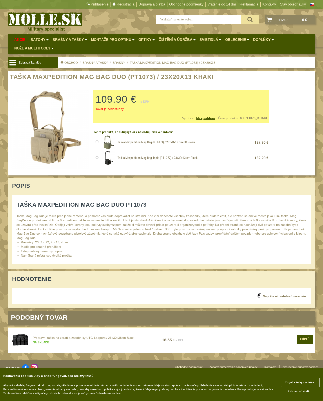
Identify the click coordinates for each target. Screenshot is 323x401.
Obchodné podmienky (186, 4)
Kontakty (269, 4)
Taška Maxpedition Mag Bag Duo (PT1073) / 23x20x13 (172, 62)
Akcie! (20, 40)
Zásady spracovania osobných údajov (233, 367)
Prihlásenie (100, 4)
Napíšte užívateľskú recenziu (284, 296)
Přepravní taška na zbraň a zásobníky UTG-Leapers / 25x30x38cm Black (83, 337)
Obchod (71, 62)
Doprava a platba (151, 4)
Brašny (119, 62)
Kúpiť (304, 339)
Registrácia (125, 4)
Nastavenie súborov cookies (301, 367)
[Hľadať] (250, 19)
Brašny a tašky (95, 62)
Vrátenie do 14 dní (221, 4)
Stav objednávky (293, 4)
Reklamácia (249, 4)
